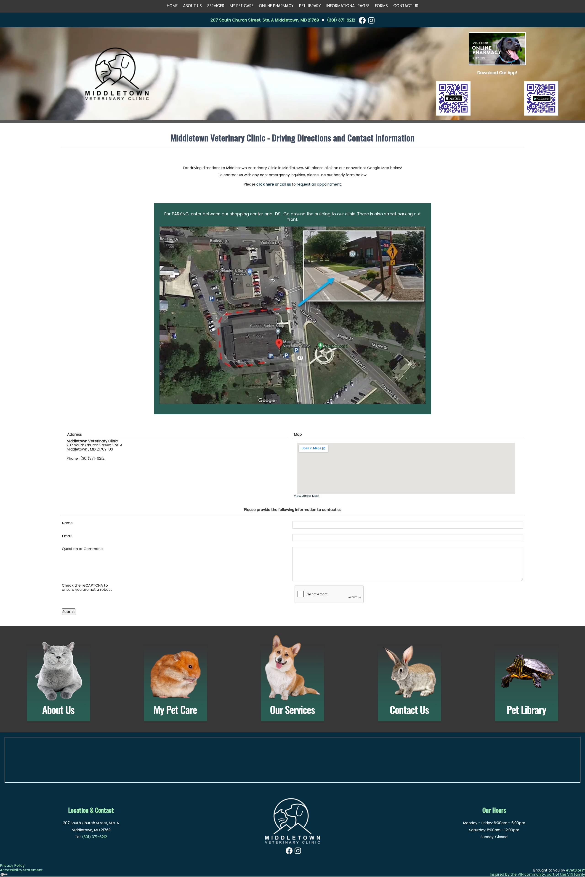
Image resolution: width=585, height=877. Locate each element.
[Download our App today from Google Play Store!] (541, 98)
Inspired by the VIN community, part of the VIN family (537, 874)
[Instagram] (371, 20)
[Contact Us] (409, 678)
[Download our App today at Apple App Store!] (453, 98)
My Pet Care (241, 5)
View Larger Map (306, 496)
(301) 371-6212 (341, 20)
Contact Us (405, 5)
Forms (381, 5)
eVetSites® (575, 870)
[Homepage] (117, 74)
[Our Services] (292, 678)
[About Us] (58, 678)
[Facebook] (362, 20)
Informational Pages (348, 5)
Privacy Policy (12, 865)
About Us (192, 5)
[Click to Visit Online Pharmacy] (497, 48)
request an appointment (319, 184)
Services (215, 5)
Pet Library (310, 5)
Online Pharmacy (276, 5)
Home (172, 5)
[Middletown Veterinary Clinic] (292, 818)
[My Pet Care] (175, 678)
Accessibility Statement (21, 870)
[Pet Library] (526, 678)
